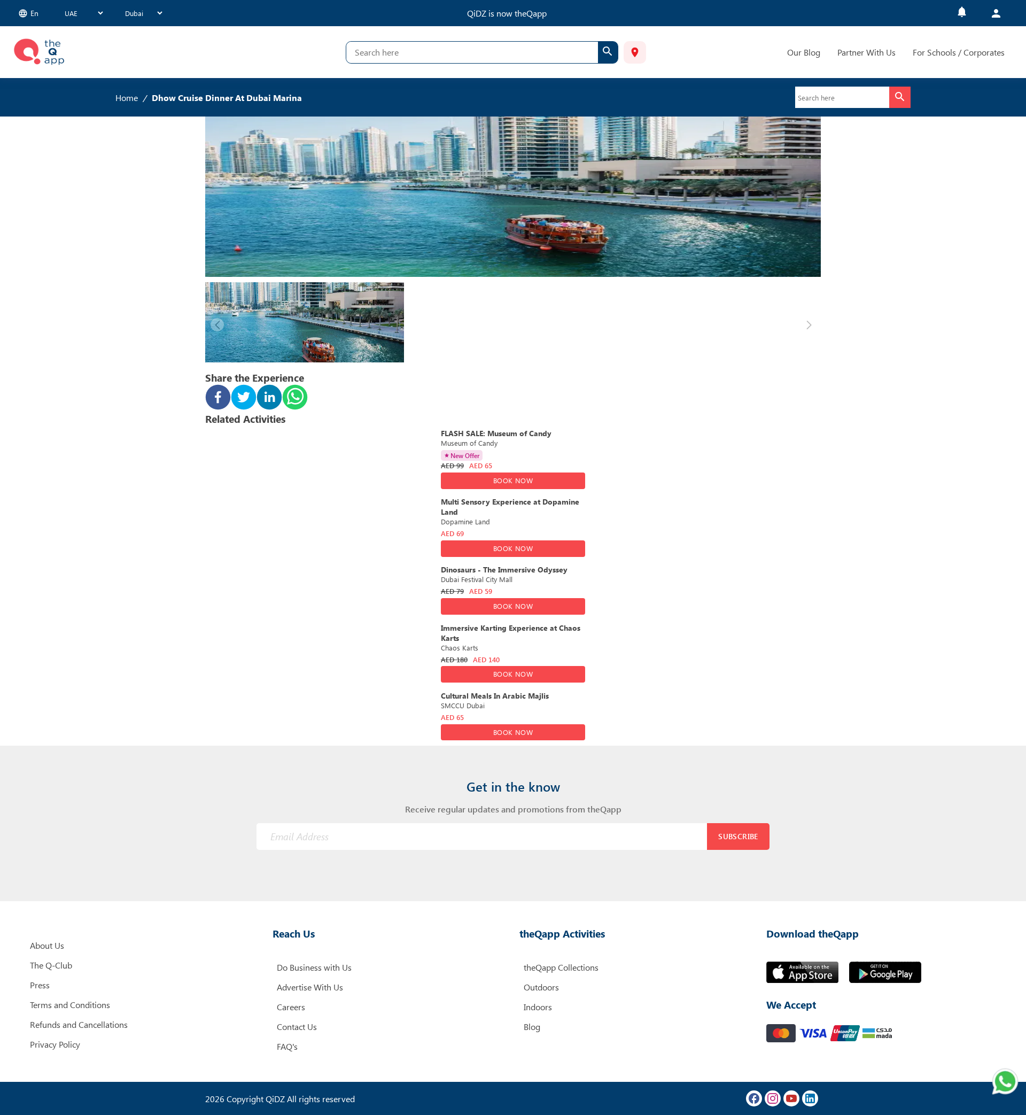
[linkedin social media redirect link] (810, 1098)
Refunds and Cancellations (79, 1024)
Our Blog (803, 52)
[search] (608, 52)
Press (40, 984)
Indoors (538, 1006)
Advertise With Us (310, 987)
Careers (291, 1006)
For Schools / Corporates (959, 52)
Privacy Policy (55, 1044)
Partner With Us (866, 52)
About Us (47, 945)
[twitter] (243, 398)
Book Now (513, 480)
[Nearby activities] (635, 52)
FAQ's (287, 1046)
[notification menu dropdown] (962, 13)
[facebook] (218, 398)
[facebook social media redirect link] (754, 1098)
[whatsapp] (295, 398)
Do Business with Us (314, 967)
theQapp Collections (561, 967)
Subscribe (738, 836)
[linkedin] (269, 398)
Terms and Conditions (70, 1004)
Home (126, 97)
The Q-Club (51, 965)
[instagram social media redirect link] (773, 1098)
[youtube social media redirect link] (791, 1098)
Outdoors (541, 987)
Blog (532, 1026)
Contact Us (297, 1026)
